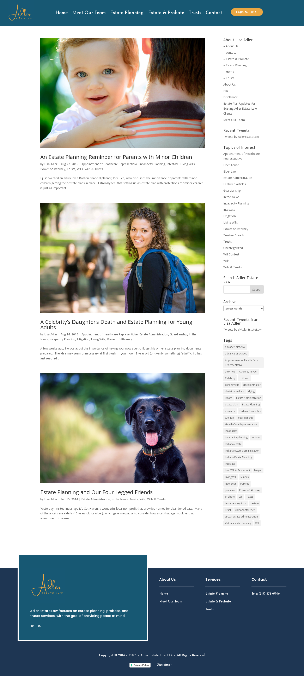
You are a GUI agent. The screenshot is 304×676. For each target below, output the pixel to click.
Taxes (250, 496)
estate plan (231, 404)
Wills (80, 169)
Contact (214, 13)
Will (257, 523)
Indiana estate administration (242, 450)
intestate (230, 464)
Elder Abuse (231, 165)
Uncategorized (233, 248)
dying (251, 391)
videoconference (245, 510)
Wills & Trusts (94, 169)
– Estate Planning (235, 65)
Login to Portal (246, 12)
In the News (120, 499)
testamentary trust (236, 503)
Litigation (83, 339)
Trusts (195, 13)
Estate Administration (153, 334)
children (244, 378)
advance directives (236, 353)
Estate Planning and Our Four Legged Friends (96, 492)
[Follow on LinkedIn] (39, 626)
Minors (245, 477)
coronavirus (232, 385)
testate (255, 503)
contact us (267, 605)
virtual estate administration (241, 516)
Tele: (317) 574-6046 (265, 593)
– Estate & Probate (236, 59)
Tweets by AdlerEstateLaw (241, 137)
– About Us (230, 46)
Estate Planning (127, 13)
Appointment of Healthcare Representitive (109, 164)
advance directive (235, 347)
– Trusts (228, 78)
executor (230, 411)
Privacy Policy (141, 665)
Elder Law (229, 171)
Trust (228, 510)
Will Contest (231, 254)
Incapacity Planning (152, 164)
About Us (229, 84)
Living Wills (187, 164)
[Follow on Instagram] (32, 626)
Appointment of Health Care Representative (241, 362)
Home (62, 13)
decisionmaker (252, 385)
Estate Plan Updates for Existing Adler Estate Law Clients (240, 108)
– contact (229, 52)
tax (240, 496)
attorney (230, 371)
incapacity (231, 431)
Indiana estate (233, 444)
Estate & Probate (166, 13)
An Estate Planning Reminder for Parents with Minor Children (116, 157)
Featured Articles (234, 184)
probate (230, 496)
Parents (244, 483)
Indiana (256, 437)
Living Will (230, 477)
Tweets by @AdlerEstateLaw (242, 329)
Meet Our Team (89, 13)
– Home (228, 72)
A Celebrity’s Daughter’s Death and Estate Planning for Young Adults (116, 324)
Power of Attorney (52, 169)
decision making (234, 391)
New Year (230, 483)
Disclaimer (230, 97)
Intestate (173, 164)
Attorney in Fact (248, 371)
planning (230, 490)
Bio (225, 91)
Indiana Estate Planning (238, 457)
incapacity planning (236, 437)
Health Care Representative (241, 424)
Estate (228, 398)
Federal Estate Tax (250, 411)
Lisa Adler (50, 164)
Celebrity (230, 378)
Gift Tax (229, 418)
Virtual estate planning (238, 523)
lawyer (258, 470)
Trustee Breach (233, 235)
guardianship (246, 418)
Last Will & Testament (237, 470)
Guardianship (178, 334)
